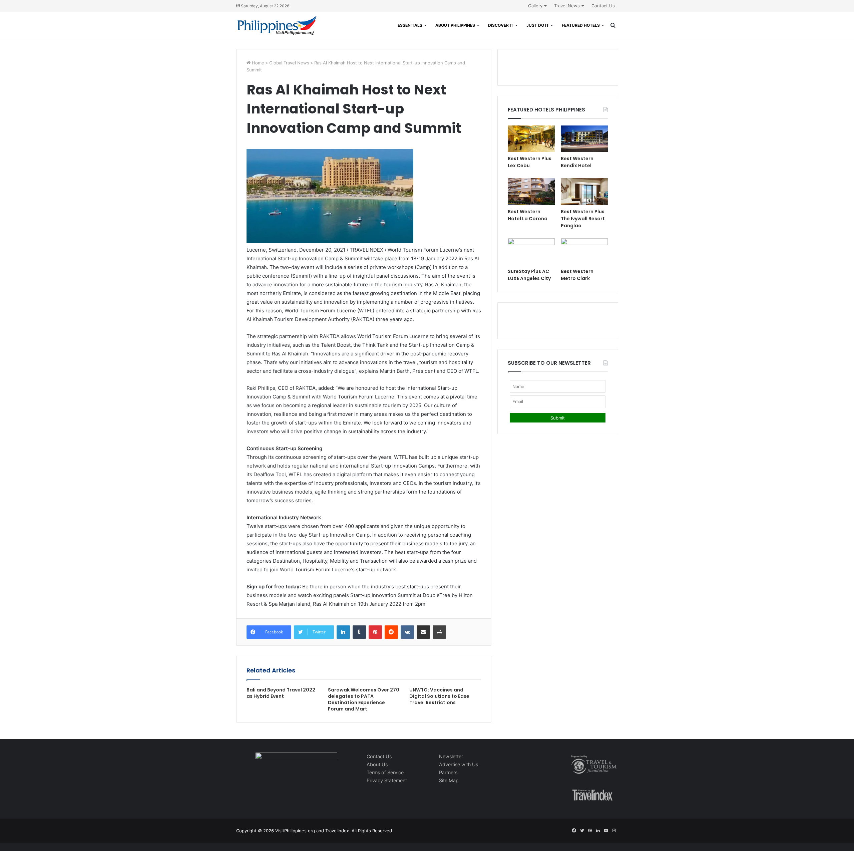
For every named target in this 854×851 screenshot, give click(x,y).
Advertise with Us (458, 764)
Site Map (449, 780)
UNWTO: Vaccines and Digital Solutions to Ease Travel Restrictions (439, 696)
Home (257, 62)
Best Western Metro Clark (577, 275)
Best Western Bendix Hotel (577, 162)
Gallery (535, 5)
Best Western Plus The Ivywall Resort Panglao (583, 218)
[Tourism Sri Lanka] (277, 25)
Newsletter (451, 756)
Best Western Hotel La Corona (527, 215)
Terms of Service (385, 772)
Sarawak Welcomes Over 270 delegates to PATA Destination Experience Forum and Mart (363, 699)
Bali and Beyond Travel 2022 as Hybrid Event (281, 692)
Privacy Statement (387, 780)
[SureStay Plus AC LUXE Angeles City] (531, 251)
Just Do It (537, 25)
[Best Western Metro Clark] (584, 251)
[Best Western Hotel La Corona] (531, 191)
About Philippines (455, 25)
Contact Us (603, 5)
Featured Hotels (581, 25)
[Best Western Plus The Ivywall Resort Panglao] (584, 191)
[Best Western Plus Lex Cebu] (531, 138)
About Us (377, 764)
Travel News (567, 5)
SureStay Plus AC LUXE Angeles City (529, 275)
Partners (448, 772)
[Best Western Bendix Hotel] (584, 138)
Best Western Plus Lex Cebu (529, 162)
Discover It (500, 25)
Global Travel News (289, 62)
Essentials (410, 25)
